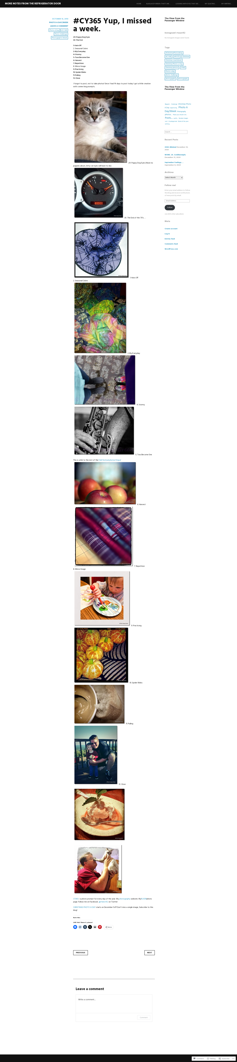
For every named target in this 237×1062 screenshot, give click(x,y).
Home (139, 3)
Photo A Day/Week (58, 22)
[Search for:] (176, 132)
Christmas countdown (174, 60)
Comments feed (171, 244)
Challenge (174, 104)
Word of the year (183, 121)
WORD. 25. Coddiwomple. (175, 154)
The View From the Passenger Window (174, 20)
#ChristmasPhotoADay (174, 52)
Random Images (183, 118)
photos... (168, 114)
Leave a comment (59, 26)
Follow (169, 207)
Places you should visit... (180, 115)
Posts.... (169, 118)
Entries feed (170, 238)
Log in (167, 233)
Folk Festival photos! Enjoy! (110, 460)
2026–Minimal (170, 147)
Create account (171, 228)
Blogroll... (167, 104)
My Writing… (226, 3)
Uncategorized (172, 121)
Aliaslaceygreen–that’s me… (158, 3)
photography (183, 78)
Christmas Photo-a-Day (174, 64)
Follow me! (170, 185)
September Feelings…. (174, 162)
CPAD (183, 67)
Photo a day (54, 30)
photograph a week (59, 37)
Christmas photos (172, 67)
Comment (144, 1017)
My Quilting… (210, 3)
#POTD (177, 56)
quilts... (176, 118)
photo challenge (61, 34)
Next (149, 952)
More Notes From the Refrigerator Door (33, 3)
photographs (170, 78)
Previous (80, 952)
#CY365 (64, 30)
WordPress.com (171, 249)
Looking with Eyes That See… (187, 3)
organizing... (174, 108)
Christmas (185, 56)
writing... (167, 124)
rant (166, 121)
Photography (181, 111)
